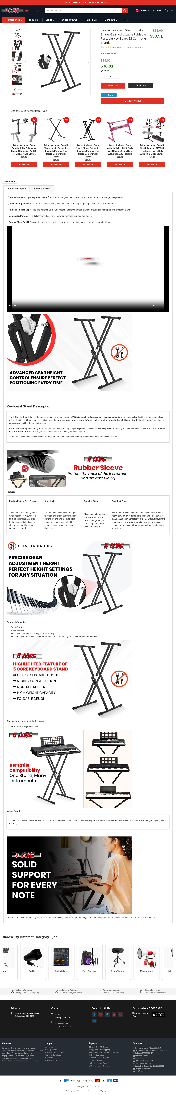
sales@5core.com (62, 1018)
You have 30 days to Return (70, 993)
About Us (49, 1047)
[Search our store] (125, 10)
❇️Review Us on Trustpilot (99, 1066)
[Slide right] (17, 92)
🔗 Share (109, 95)
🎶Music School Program (99, 1058)
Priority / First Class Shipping (27, 993)
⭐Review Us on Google (99, 1063)
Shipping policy (105, 1091)
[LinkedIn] (94, 1021)
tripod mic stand (138, 917)
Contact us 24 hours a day (113, 993)
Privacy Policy (51, 1050)
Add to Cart (24, 165)
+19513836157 (147, 1053)
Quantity (105, 71)
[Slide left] (26, 61)
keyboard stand (44, 917)
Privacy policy (81, 1091)
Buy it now (141, 85)
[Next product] (169, 142)
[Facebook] (94, 1014)
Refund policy (70, 1091)
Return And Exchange (54, 1060)
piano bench (107, 917)
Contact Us (49, 1058)
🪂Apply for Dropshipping (99, 1050)
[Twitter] (107, 1014)
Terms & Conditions (53, 1055)
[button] (106, 47)
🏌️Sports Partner (96, 1060)
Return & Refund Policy (54, 1052)
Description (9, 181)
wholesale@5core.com (142, 1063)
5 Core (84, 1087)
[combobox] (86, 10)
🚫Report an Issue (96, 1055)
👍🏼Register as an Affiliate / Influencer (104, 1052)
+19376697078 (155, 1048)
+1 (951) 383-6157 (63, 1027)
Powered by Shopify (93, 1087)
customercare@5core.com (159, 1050)
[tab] (16, 188)
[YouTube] (100, 1014)
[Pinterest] (120, 1014)
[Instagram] (114, 1014)
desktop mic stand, (122, 917)
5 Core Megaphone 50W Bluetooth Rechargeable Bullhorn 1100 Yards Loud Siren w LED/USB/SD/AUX (34, 1085)
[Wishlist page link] (37, 10)
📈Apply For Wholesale (98, 1047)
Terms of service (93, 1091)
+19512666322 (158, 1066)
